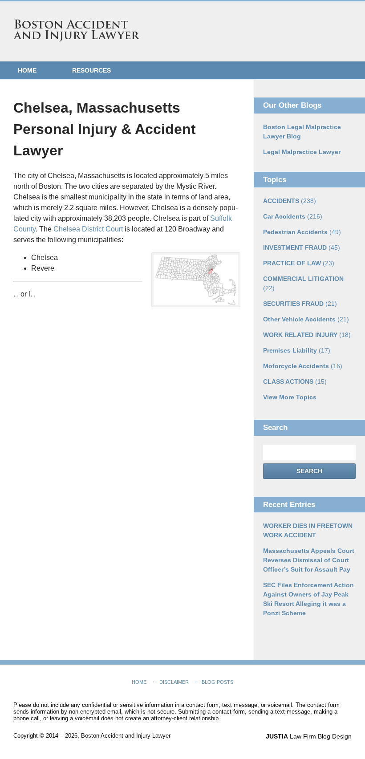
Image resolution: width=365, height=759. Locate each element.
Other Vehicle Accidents (306, 319)
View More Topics (289, 397)
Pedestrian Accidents (302, 231)
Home (27, 70)
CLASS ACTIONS (295, 381)
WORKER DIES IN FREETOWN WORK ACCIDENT (308, 530)
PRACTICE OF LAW (298, 263)
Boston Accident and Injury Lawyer (76, 31)
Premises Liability (296, 350)
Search (309, 471)
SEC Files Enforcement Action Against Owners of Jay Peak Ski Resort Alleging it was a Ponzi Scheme (308, 599)
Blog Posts (217, 682)
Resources (91, 70)
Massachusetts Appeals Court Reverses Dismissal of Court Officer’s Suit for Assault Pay (308, 560)
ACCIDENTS (289, 200)
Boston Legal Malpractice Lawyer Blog (302, 131)
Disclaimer (174, 682)
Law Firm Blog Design (309, 736)
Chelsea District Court (88, 229)
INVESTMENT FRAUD (301, 247)
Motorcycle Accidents (302, 365)
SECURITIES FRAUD (300, 303)
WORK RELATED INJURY (307, 334)
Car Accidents (292, 216)
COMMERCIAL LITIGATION (303, 283)
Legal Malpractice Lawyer (302, 151)
